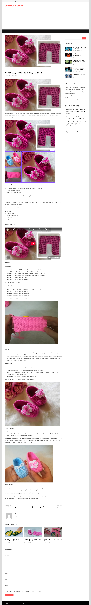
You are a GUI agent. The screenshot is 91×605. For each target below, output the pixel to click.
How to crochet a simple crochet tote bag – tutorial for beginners (79, 62)
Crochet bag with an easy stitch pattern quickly (78, 68)
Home (7, 31)
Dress (61, 31)
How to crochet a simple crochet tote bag (78, 54)
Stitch (52, 31)
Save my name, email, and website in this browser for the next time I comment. (25, 591)
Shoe (57, 31)
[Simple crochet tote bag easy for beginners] (68, 47)
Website (6, 585)
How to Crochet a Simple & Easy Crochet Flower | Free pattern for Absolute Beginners (75, 111)
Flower (37, 31)
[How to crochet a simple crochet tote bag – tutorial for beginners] (68, 60)
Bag (65, 31)
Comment (7, 555)
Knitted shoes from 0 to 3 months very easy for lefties (32, 540)
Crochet (12, 31)
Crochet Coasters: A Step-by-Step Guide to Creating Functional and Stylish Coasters (76, 131)
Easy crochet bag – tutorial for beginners (79, 75)
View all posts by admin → (19, 516)
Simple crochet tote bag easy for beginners (75, 87)
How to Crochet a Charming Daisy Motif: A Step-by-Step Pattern (74, 142)
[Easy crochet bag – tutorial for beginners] (68, 74)
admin (9, 75)
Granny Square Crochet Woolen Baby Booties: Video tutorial (53, 540)
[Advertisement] (45, 20)
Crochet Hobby (14, 5)
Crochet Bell (30, 31)
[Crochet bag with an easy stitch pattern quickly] (68, 68)
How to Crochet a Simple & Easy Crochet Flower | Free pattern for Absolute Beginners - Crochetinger (76, 138)
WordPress (26, 603)
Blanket (18, 31)
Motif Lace (70, 31)
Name (6, 573)
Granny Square (44, 31)
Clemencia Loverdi (70, 116)
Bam (31, 603)
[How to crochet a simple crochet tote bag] (68, 54)
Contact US (22, 1)
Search (66, 36)
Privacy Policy (15, 1)
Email (6, 579)
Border (24, 31)
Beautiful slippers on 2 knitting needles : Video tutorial (12, 540)
